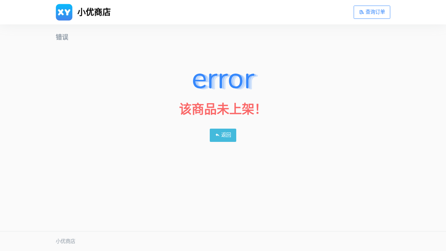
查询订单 (374, 11)
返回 (225, 134)
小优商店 (65, 241)
